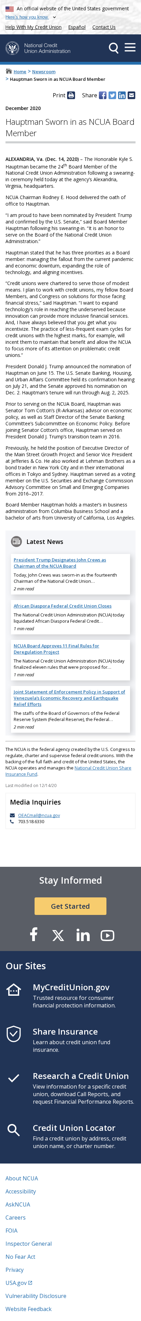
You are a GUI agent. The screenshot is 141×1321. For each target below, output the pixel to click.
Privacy (14, 1270)
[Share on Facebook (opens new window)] (103, 95)
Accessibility (20, 1191)
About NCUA (21, 1178)
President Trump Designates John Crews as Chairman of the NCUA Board (60, 563)
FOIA (11, 1230)
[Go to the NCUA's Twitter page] (58, 935)
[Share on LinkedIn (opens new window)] (122, 95)
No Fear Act (20, 1256)
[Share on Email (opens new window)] (131, 95)
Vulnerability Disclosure (35, 1296)
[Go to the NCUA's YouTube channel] (107, 935)
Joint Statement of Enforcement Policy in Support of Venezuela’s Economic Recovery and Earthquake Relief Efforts (69, 698)
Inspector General (28, 1243)
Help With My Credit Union (32, 26)
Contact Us (104, 27)
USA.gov (16, 1283)
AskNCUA (17, 1204)
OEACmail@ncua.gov (39, 815)
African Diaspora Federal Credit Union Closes (63, 606)
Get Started (70, 906)
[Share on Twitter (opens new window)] (112, 95)
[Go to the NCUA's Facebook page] (33, 935)
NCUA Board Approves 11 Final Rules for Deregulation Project (56, 649)
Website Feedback (28, 1309)
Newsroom (43, 71)
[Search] (113, 48)
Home (20, 71)
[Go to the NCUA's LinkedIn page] (83, 935)
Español (77, 27)
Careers (15, 1217)
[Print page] (71, 95)
